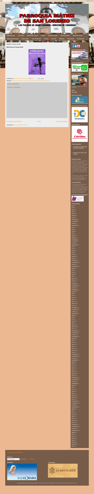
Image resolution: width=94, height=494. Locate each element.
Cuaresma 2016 (16, 80)
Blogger (75, 483)
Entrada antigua (61, 121)
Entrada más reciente (14, 121)
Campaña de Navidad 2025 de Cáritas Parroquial (80, 147)
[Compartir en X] (40, 78)
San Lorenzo (46, 80)
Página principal (11, 35)
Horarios (43, 35)
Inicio (39, 121)
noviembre (74, 221)
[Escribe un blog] (39, 78)
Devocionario (71, 38)
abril (73, 211)
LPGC (29, 80)
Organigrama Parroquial (12, 38)
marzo (73, 213)
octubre (73, 223)
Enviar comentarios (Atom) (20, 125)
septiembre (74, 225)
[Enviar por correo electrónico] (38, 78)
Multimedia (61, 38)
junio (73, 207)
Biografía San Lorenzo (32, 35)
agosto (73, 268)
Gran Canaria (24, 80)
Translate (31, 459)
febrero (73, 215)
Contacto (46, 38)
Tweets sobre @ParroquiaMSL (15, 452)
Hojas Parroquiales (65, 35)
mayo (73, 209)
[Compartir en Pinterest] (43, 78)
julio (73, 205)
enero (73, 217)
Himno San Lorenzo (77, 35)
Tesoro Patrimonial (36, 38)
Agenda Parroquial (52, 35)
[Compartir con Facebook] (42, 78)
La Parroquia (21, 35)
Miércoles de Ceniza (37, 80)
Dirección (53, 38)
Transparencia (80, 38)
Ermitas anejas (25, 38)
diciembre (74, 219)
